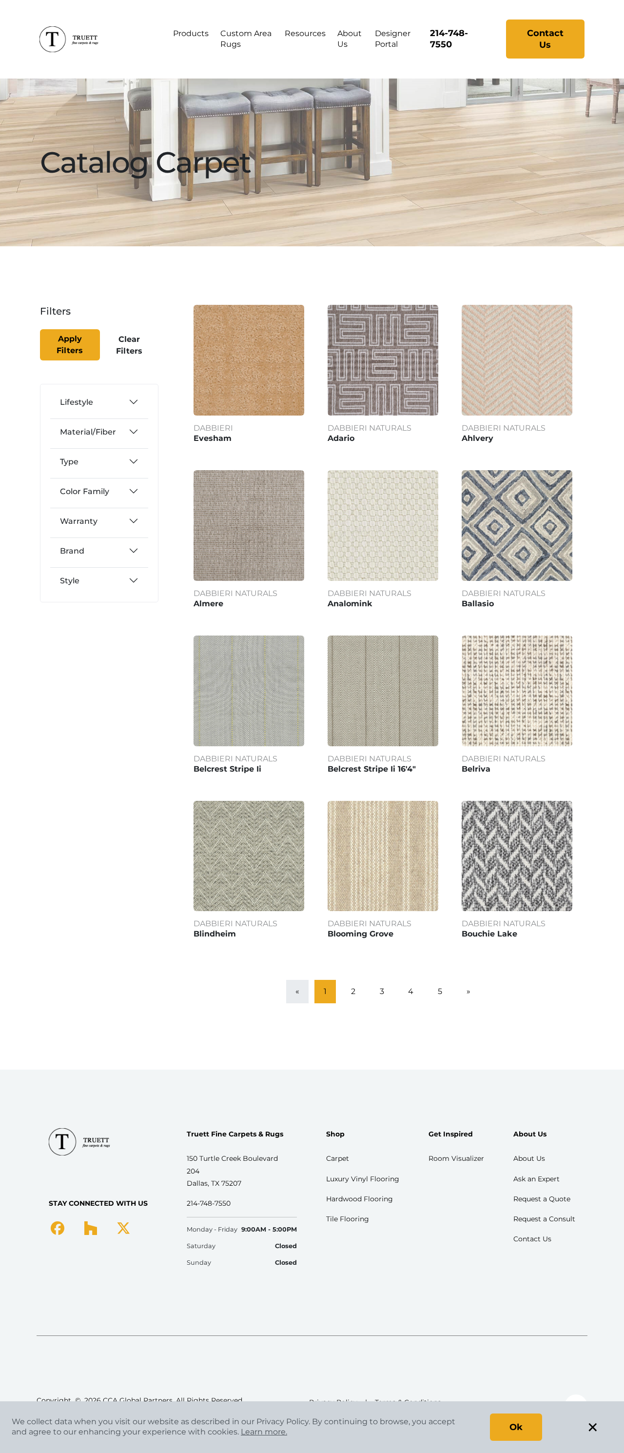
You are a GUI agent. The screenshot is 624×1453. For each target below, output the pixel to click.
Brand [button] (72, 551)
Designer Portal (392, 39)
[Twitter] (124, 1227)
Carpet (337, 1158)
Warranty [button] (79, 521)
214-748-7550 (449, 39)
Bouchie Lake (489, 933)
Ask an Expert (536, 1178)
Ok (516, 1427)
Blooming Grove (360, 933)
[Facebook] (57, 1227)
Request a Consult (544, 1218)
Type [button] (69, 461)
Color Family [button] (84, 491)
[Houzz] (90, 1227)
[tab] (99, 402)
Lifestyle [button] (76, 402)
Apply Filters (70, 344)
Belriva (476, 769)
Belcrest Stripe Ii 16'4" (372, 769)
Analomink (350, 603)
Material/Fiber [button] (88, 432)
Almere (208, 603)
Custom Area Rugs (246, 39)
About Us (349, 39)
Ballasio (478, 603)
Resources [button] (305, 33)
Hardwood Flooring (359, 1198)
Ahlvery (477, 438)
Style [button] (69, 580)
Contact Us (545, 39)
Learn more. (264, 1431)
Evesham (213, 438)
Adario (341, 438)
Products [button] (191, 33)
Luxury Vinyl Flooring (362, 1178)
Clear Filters (129, 345)
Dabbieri (213, 428)
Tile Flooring (347, 1218)
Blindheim (215, 933)
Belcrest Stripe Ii (227, 769)
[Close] (74, 317)
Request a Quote (541, 1198)
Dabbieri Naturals (369, 428)
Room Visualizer (456, 1158)
